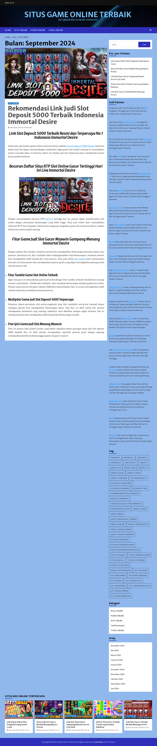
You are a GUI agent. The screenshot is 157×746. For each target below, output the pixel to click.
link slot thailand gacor (138, 524)
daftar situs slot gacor (120, 509)
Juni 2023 (115, 688)
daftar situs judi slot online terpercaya (126, 503)
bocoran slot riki (139, 488)
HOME (8, 30)
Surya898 (73, 335)
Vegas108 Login (115, 401)
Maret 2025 (116, 655)
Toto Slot (113, 370)
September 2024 (118, 684)
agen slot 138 (116, 468)
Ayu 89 (112, 242)
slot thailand (116, 580)
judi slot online (117, 514)
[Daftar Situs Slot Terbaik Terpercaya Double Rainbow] (108, 709)
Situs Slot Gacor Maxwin (123, 350)
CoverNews (98, 742)
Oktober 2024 (117, 679)
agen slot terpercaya (119, 478)
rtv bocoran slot (118, 560)
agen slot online (133, 473)
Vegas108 (113, 256)
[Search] (150, 30)
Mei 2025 (115, 650)
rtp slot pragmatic (118, 555)
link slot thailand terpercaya (122, 534)
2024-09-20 (28, 127)
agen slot (143, 462)
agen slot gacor (117, 473)
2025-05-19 (55, 730)
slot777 (49, 218)
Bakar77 (112, 435)
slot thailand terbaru (119, 591)
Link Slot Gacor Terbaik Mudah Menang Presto (127, 93)
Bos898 (112, 335)
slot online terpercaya (138, 575)
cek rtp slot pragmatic (119, 498)
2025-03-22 (144, 727)
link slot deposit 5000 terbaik (80, 146)
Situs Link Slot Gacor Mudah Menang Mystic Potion (130, 70)
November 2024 (117, 674)
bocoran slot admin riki (120, 488)
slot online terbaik (118, 575)
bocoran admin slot (139, 478)
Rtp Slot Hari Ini (129, 122)
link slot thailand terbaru (121, 529)
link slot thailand (118, 524)
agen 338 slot (142, 457)
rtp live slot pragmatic (120, 539)
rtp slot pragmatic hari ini (139, 555)
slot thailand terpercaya (120, 596)
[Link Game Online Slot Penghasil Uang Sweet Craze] (19, 709)
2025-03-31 (114, 730)
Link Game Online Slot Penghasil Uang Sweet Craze (130, 62)
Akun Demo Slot (15, 127)
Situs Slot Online (115, 207)
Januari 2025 (116, 665)
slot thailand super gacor (139, 586)
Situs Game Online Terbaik (77, 14)
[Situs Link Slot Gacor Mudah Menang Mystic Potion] (49, 709)
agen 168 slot (129, 457)
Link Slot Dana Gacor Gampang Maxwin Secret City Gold (127, 77)
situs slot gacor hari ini (120, 565)
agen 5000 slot (116, 462)
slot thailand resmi (118, 586)
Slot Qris (120, 190)
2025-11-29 (25, 730)
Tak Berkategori (118, 625)
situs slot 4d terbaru (136, 560)
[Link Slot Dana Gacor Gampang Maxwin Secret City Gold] (78, 709)
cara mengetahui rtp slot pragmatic (125, 493)
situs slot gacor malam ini (121, 570)
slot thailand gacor (133, 580)
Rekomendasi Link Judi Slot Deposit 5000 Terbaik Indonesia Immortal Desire (56, 115)
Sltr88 (111, 418)
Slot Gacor (133, 301)
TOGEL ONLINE (55, 30)
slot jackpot (80, 258)
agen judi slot (130, 462)
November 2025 (117, 646)
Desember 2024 (117, 669)
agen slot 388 (129, 468)
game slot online (139, 509)
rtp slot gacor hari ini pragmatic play (125, 550)
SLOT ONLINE (20, 30)
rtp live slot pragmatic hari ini (122, 544)
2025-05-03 (85, 730)
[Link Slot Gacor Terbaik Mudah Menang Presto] (138, 709)
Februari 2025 (117, 660)
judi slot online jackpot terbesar (124, 519)
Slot (145, 108)
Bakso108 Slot (115, 384)
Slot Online (147, 139)
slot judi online (141, 570)
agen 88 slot (115, 457)
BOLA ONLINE (117, 611)
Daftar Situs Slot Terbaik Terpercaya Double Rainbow (130, 85)
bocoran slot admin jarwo (121, 483)
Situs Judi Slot (119, 225)
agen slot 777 (143, 468)
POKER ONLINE (38, 30)
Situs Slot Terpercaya (121, 270)
